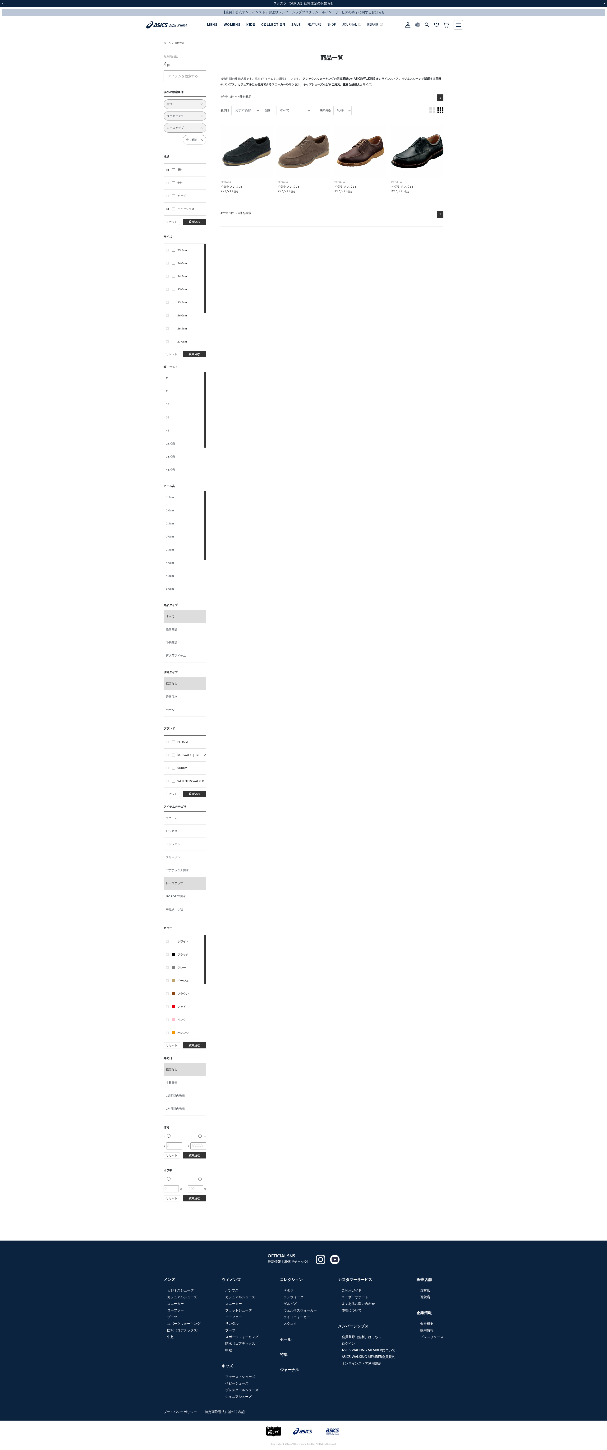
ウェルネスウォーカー (300, 1310)
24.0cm (182, 263)
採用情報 (426, 1330)
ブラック (183, 954)
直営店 (425, 1290)
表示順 (225, 110)
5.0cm (170, 588)
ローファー (175, 1310)
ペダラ (289, 1290)
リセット (171, 221)
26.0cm (182, 315)
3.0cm (170, 536)
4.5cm (170, 575)
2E (167, 404)
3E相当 (170, 456)
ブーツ (172, 1317)
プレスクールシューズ (241, 1390)
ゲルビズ (290, 1304)
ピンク (181, 1019)
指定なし (171, 683)
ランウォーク (294, 1297)
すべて (170, 616)
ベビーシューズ (236, 1383)
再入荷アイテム (176, 655)
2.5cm (170, 523)
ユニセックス (185, 209)
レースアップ (174, 883)
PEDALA (182, 742)
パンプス (232, 1290)
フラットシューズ (238, 1310)
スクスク (290, 1323)
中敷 (170, 1337)
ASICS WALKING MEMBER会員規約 (368, 1357)
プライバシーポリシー (181, 1412)
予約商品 (171, 642)
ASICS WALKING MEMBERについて (368, 1350)
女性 (180, 182)
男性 (180, 169)
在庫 (267, 110)
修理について (352, 1310)
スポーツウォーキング (183, 1323)
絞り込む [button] (194, 221)
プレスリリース (431, 1337)
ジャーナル (289, 1370)
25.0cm (182, 289)
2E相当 (170, 443)
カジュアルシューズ (182, 1297)
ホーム (167, 43)
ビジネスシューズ (180, 1290)
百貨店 (425, 1297)
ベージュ (183, 980)
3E (167, 417)
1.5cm (170, 497)
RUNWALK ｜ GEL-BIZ (191, 755)
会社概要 (426, 1323)
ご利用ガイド (352, 1290)
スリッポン (173, 857)
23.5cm (182, 250)
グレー (181, 967)
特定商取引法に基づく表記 (225, 1412)
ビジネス (171, 831)
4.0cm (170, 562)
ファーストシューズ (240, 1377)
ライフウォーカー (297, 1317)
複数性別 (179, 43)
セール (170, 709)
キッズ (181, 196)
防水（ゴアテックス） (183, 1330)
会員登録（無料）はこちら (362, 1337)
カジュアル (173, 844)
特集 (284, 1355)
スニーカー (173, 818)
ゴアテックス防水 (177, 870)
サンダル (232, 1323)
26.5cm (182, 328)
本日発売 (171, 1082)
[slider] (168, 1136)
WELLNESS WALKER (190, 781)
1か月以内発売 (175, 1108)
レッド (181, 1006)
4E (167, 430)
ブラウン (183, 993)
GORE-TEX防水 (176, 896)
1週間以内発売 (175, 1095)
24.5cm (182, 276)
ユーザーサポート (355, 1297)
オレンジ (183, 1032)
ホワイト (183, 941)
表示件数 (325, 110)
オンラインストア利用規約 (362, 1363)
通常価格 (171, 696)
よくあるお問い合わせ (358, 1304)
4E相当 (170, 469)
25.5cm (182, 302)
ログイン (348, 1343)
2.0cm (170, 510)
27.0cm (182, 341)
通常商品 (171, 629)
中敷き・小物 (174, 909)
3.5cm (170, 549)
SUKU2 (182, 768)
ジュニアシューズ (238, 1397)
